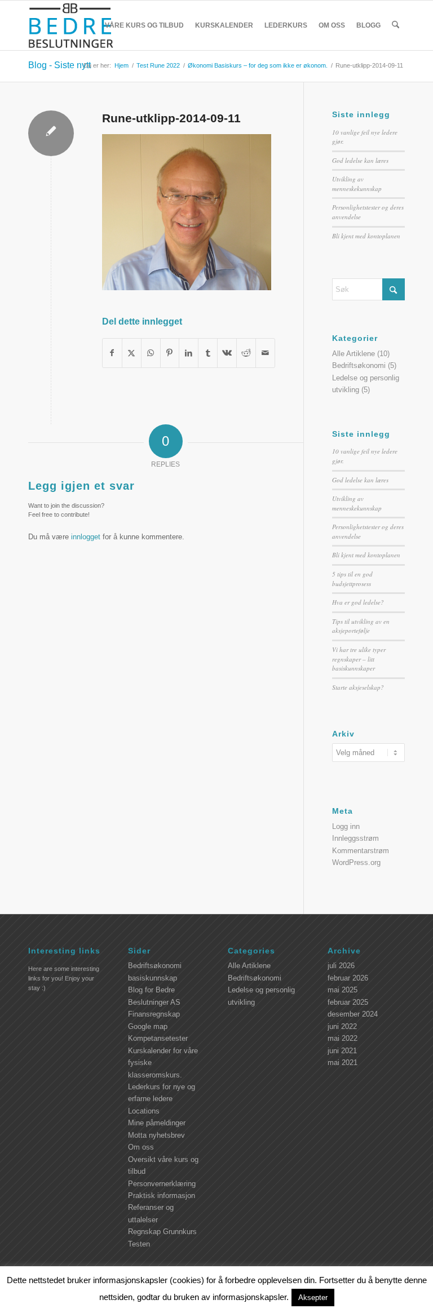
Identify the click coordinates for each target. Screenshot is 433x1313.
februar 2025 (348, 1002)
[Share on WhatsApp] (151, 353)
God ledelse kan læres (360, 160)
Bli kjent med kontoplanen (366, 236)
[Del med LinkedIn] (188, 353)
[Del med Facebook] (112, 353)
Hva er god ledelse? (358, 602)
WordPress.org (356, 862)
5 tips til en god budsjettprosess (352, 579)
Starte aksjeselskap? (358, 687)
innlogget (85, 537)
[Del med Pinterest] (170, 353)
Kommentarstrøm (360, 850)
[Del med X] (131, 353)
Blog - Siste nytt (59, 65)
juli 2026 (341, 965)
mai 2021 (342, 1062)
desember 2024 (353, 1014)
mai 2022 (342, 1038)
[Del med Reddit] (246, 353)
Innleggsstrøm (355, 838)
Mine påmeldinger (156, 1123)
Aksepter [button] (313, 1297)
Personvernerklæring (162, 1183)
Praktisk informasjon (161, 1195)
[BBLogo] (71, 25)
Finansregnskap (154, 1014)
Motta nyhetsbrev (156, 1135)
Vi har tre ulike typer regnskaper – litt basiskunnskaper (359, 658)
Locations (144, 1111)
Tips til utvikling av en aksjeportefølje (361, 626)
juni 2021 (342, 1050)
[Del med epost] (265, 353)
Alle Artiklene (353, 353)
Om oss (141, 1147)
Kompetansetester (158, 1038)
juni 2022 (342, 1026)
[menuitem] (144, 25)
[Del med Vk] (227, 353)
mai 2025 (342, 990)
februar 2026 (348, 978)
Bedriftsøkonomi (359, 365)
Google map (147, 1026)
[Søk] (395, 25)
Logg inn (346, 826)
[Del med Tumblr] (207, 353)
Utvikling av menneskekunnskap (357, 184)
